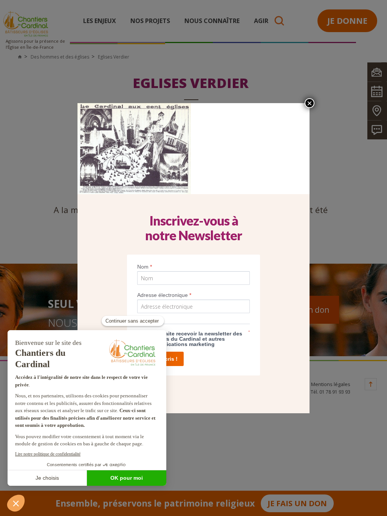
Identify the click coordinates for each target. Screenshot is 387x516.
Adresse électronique (164, 295)
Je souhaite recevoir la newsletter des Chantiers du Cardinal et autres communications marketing (193, 339)
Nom (144, 266)
